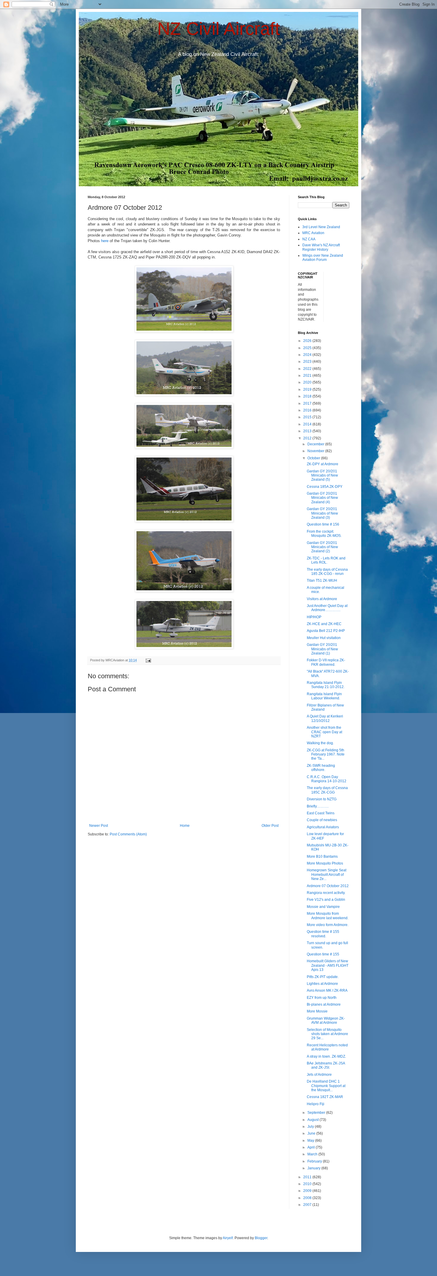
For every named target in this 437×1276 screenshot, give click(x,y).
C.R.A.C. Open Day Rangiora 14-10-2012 (326, 779)
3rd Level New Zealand (321, 227)
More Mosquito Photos (325, 863)
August (313, 1120)
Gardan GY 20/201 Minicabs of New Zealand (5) (322, 475)
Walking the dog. (320, 743)
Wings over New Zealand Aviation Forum (322, 257)
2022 (307, 369)
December (316, 444)
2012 (307, 438)
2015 (307, 417)
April (311, 1147)
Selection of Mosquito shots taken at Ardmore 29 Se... (327, 1034)
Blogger (261, 1238)
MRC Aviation (313, 233)
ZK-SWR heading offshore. (321, 768)
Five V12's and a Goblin (326, 900)
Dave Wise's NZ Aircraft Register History (321, 247)
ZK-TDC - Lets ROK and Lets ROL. (326, 560)
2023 (307, 361)
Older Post (270, 826)
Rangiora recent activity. (326, 893)
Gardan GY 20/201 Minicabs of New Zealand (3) (322, 513)
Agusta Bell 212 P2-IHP (326, 631)
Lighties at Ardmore (322, 984)
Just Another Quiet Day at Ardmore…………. (327, 608)
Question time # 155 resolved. (323, 934)
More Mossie (317, 1011)
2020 (307, 382)
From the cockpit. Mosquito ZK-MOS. (324, 533)
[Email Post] (148, 660)
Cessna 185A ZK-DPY (324, 487)
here (105, 241)
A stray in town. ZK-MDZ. (326, 1056)
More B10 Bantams (322, 856)
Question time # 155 (323, 954)
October (314, 458)
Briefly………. (317, 806)
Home (185, 826)
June (311, 1133)
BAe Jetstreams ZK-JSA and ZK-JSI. (326, 1065)
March (312, 1154)
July (311, 1126)
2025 (307, 348)
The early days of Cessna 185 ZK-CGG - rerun (327, 571)
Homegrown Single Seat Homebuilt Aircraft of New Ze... (326, 874)
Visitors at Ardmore (322, 599)
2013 (307, 431)
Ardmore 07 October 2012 (328, 886)
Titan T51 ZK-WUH (322, 580)
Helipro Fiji (315, 1104)
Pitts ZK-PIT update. (323, 977)
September (316, 1113)
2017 (307, 403)
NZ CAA (308, 239)
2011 (307, 1177)
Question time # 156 (323, 524)
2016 (307, 410)
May (311, 1140)
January (314, 1168)
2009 (307, 1191)
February (315, 1161)
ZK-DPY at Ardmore (322, 464)
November (316, 451)
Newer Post (98, 826)
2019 (307, 389)
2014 (307, 424)
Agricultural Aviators (323, 827)
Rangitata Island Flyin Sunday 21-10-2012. (326, 685)
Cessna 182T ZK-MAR (325, 1097)
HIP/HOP (314, 617)
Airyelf (228, 1238)
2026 (307, 341)
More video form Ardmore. (327, 925)
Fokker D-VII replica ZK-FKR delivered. (326, 662)
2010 (307, 1184)
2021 (307, 375)
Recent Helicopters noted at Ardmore (327, 1047)
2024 (307, 355)
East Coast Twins (320, 813)
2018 (307, 396)
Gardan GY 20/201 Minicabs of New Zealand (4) (322, 497)
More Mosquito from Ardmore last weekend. (327, 915)
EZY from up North (322, 998)
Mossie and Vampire (323, 907)
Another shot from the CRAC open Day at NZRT (324, 731)
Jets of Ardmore (319, 1074)
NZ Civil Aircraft (218, 29)
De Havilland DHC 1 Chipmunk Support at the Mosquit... (326, 1085)
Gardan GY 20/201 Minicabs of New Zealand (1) (322, 649)
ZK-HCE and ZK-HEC (324, 624)
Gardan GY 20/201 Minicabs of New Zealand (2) (322, 547)
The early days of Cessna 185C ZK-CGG (327, 790)
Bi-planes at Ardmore (324, 1004)
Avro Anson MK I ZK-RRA (327, 990)
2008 (307, 1198)
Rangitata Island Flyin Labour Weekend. (324, 696)
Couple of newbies (322, 820)
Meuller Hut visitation (324, 638)
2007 (307, 1205)
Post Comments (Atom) (128, 834)
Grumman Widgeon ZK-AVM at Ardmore (326, 1020)
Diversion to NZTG (322, 799)
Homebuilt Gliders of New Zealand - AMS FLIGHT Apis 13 (327, 965)
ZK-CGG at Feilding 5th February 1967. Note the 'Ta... (326, 754)
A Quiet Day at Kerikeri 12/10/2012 (325, 718)
